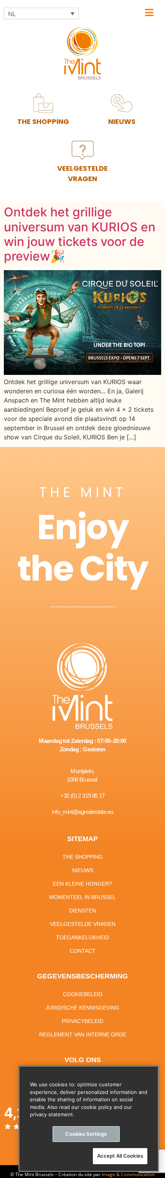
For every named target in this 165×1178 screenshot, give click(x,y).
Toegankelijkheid (82, 937)
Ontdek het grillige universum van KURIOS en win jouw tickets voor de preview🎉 (79, 234)
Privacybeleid (82, 1021)
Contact (83, 951)
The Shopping (83, 857)
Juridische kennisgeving (82, 1007)
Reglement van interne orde (82, 1034)
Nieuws (82, 870)
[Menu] (149, 12)
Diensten (82, 910)
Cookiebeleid (82, 994)
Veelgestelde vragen (83, 924)
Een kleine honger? (82, 883)
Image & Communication (128, 1174)
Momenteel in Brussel (82, 897)
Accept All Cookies (120, 1156)
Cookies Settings (86, 1134)
